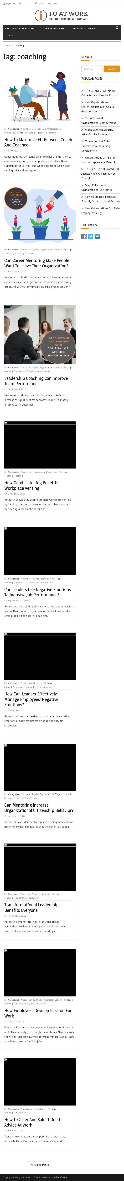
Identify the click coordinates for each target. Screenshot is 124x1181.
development (22, 1003)
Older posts (41, 1165)
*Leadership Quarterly (31, 683)
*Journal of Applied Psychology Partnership (41, 249)
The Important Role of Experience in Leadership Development (96, 146)
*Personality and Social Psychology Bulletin (41, 999)
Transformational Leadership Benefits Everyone (31, 907)
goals (40, 132)
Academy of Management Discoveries (39, 471)
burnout (8, 687)
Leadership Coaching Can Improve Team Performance (36, 381)
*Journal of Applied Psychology (36, 578)
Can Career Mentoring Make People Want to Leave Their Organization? (36, 263)
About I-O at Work (83, 28)
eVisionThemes (61, 1177)
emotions (20, 582)
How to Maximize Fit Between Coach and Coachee (38, 142)
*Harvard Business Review (33, 1108)
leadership (51, 132)
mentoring (32, 798)
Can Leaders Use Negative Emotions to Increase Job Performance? (37, 592)
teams (47, 371)
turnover (31, 253)
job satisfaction (38, 1003)
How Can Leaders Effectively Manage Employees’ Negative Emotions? (31, 699)
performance (35, 371)
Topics (9, 36)
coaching (30, 132)
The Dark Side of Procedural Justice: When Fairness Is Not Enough (100, 173)
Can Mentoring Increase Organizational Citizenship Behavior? (39, 807)
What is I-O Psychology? (20, 28)
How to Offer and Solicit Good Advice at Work (32, 1122)
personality (34, 897)
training (20, 253)
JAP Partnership (54, 28)
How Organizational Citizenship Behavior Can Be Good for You (97, 106)
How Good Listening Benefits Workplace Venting (31, 485)
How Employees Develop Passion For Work (38, 1013)
